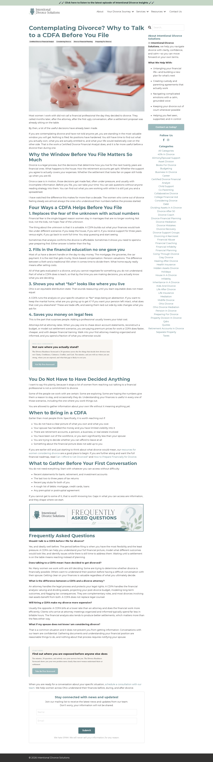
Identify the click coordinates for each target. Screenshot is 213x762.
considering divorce (63, 41)
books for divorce (166, 165)
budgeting (166, 168)
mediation (166, 296)
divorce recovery (166, 229)
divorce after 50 (166, 211)
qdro (166, 321)
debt (166, 204)
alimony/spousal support (166, 158)
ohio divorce (166, 303)
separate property (166, 332)
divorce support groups (166, 232)
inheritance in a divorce (166, 282)
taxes (166, 335)
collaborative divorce (166, 193)
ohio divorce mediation (166, 307)
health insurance (166, 264)
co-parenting (166, 190)
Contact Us (175, 11)
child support (166, 186)
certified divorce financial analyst (42, 41)
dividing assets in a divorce (166, 207)
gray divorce (166, 257)
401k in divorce (166, 154)
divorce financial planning (83, 41)
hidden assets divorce (166, 268)
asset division (166, 161)
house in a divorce (166, 275)
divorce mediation (166, 222)
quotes (166, 325)
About (100, 11)
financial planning (166, 250)
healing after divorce (166, 261)
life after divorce (166, 289)
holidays (166, 271)
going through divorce (166, 254)
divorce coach (166, 215)
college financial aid (166, 197)
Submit (86, 730)
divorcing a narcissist (166, 236)
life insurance (166, 293)
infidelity (166, 278)
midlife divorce (166, 300)
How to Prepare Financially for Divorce (115, 457)
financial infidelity (166, 246)
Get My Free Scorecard (44, 364)
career (166, 175)
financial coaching (166, 243)
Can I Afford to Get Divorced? (72, 457)
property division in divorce (166, 318)
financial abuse (166, 239)
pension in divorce (166, 310)
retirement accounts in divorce (166, 328)
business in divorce (166, 172)
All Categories (166, 150)
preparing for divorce (103, 41)
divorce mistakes (166, 225)
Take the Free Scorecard (45, 671)
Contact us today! (166, 127)
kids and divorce (166, 286)
